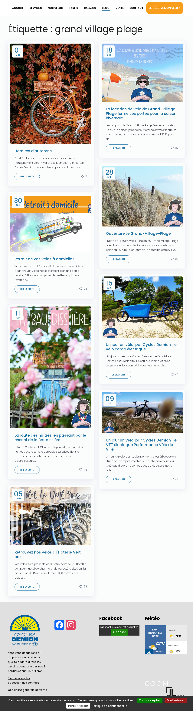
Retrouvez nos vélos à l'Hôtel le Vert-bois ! (49, 554)
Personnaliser (78, 706)
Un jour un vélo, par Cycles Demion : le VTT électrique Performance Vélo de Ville (141, 445)
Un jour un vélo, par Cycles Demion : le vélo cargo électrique (141, 347)
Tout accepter (150, 700)
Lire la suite (27, 176)
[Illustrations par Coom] (156, 685)
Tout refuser (175, 700)
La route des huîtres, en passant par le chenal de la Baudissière (50, 437)
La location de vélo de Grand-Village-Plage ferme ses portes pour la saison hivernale (142, 113)
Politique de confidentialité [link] (109, 706)
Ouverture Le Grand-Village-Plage (138, 233)
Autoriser (119, 632)
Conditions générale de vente (27, 690)
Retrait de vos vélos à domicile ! (44, 259)
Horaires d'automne (33, 151)
